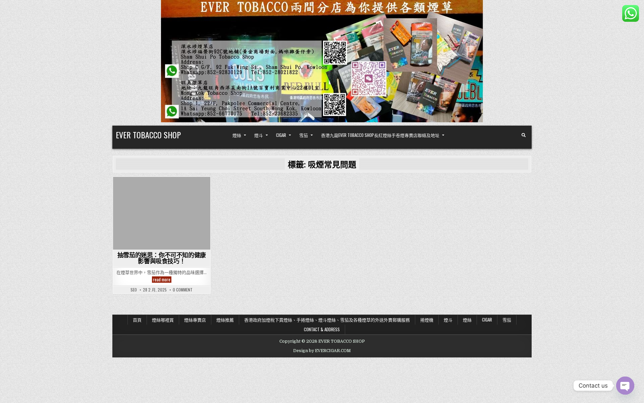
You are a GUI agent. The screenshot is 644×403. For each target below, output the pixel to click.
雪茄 (303, 135)
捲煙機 (426, 319)
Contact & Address (322, 329)
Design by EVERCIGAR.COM (322, 350)
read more (162, 279)
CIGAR (281, 135)
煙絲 (236, 135)
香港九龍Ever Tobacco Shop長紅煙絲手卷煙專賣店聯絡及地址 (380, 135)
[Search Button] (523, 135)
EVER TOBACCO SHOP (148, 135)
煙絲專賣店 (195, 319)
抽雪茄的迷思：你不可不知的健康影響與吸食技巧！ (161, 258)
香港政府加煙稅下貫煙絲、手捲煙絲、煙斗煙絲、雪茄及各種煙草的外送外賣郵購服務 (327, 319)
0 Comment (183, 290)
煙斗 (258, 135)
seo (133, 290)
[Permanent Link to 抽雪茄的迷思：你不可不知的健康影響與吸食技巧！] (161, 213)
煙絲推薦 (225, 319)
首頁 (137, 319)
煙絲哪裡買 (163, 319)
